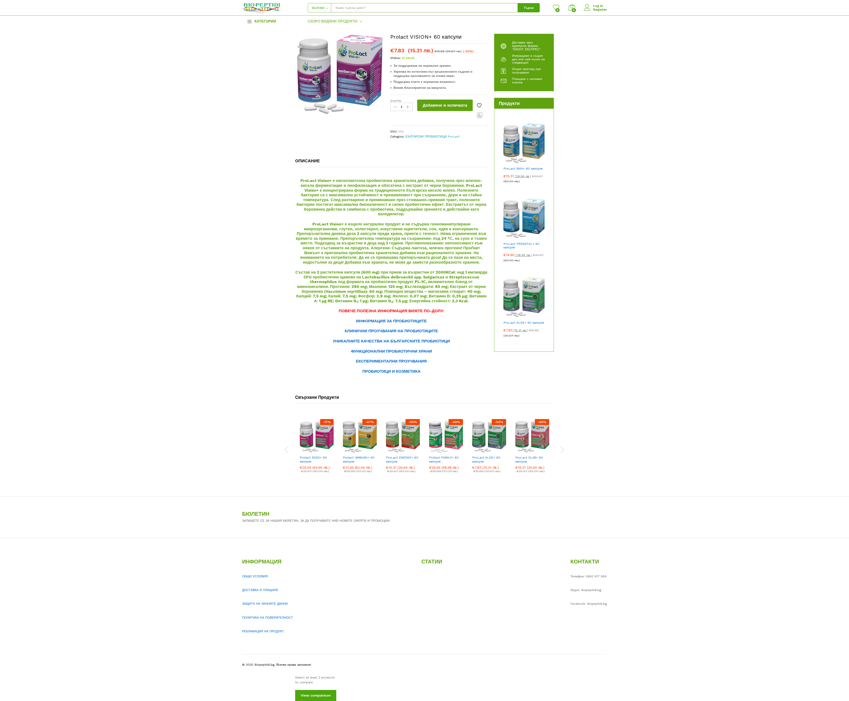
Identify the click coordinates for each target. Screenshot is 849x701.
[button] (302, 450)
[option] (316, 449)
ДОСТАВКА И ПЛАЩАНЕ (260, 590)
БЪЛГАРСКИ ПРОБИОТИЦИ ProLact (432, 136)
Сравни (480, 115)
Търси (529, 7)
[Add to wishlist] (480, 105)
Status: (395, 58)
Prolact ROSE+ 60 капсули (313, 459)
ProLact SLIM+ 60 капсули (529, 459)
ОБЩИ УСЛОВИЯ (255, 576)
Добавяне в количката (445, 105)
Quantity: (396, 100)
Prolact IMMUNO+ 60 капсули (359, 459)
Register (600, 9)
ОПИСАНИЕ (307, 161)
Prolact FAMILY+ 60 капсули (444, 459)
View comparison (316, 695)
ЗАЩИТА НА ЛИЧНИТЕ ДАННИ (265, 603)
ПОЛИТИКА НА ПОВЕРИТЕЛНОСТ (267, 617)
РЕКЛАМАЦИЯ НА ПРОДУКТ (263, 631)
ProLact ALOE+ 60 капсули (486, 459)
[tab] (309, 163)
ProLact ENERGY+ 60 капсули (402, 459)
